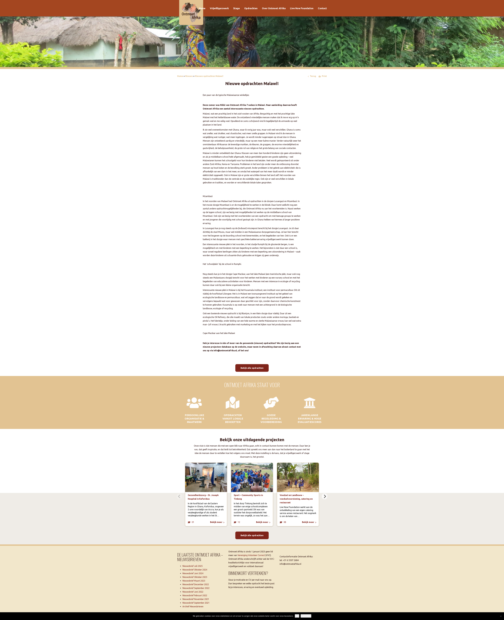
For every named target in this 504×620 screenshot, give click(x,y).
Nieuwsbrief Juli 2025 (192, 566)
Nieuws (189, 76)
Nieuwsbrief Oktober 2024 (194, 569)
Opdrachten (251, 8)
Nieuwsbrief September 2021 (195, 603)
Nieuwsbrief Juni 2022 (192, 592)
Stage (236, 8)
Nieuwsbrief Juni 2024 (192, 573)
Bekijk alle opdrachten (252, 368)
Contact (322, 8)
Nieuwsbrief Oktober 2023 (194, 577)
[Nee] (500, 616)
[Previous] (179, 496)
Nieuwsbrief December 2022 (195, 584)
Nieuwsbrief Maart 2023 (193, 581)
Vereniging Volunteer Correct (251, 555)
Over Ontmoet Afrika (274, 8)
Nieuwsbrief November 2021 (195, 599)
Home (202, 8)
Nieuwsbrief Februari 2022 (194, 595)
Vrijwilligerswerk (219, 8)
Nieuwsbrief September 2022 (195, 588)
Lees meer (306, 616)
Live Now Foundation (301, 8)
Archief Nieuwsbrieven (192, 606)
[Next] (324, 496)
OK (297, 616)
